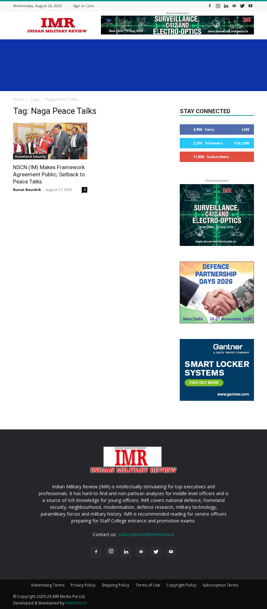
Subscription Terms (220, 585)
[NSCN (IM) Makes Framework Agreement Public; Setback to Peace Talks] (50, 141)
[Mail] (234, 5)
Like (245, 129)
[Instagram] (217, 5)
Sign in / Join (83, 5)
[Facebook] (209, 5)
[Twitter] (242, 5)
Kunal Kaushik (27, 189)
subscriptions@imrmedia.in (146, 534)
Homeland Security (30, 156)
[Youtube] (250, 5)
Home (18, 99)
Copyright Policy (181, 585)
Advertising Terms (47, 585)
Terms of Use (147, 585)
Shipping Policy (115, 585)
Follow (241, 143)
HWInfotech (76, 603)
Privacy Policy (83, 585)
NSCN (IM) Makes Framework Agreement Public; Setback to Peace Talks (49, 174)
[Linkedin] (226, 5)
